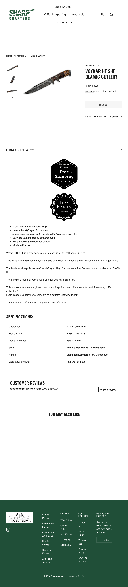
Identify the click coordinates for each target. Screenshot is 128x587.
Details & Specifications (20, 149)
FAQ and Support (82, 559)
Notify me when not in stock (102, 116)
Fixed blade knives (48, 525)
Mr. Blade (65, 539)
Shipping (89, 91)
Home (9, 56)
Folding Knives (46, 516)
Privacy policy (82, 551)
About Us (78, 14)
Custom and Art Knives (48, 534)
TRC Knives (66, 520)
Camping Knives (47, 552)
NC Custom (66, 545)
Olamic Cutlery (96, 65)
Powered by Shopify (75, 576)
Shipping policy (82, 524)
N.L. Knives (66, 534)
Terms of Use (82, 542)
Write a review (108, 389)
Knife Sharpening (55, 14)
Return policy (81, 533)
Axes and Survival (47, 560)
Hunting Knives (46, 543)
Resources (63, 22)
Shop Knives (62, 6)
